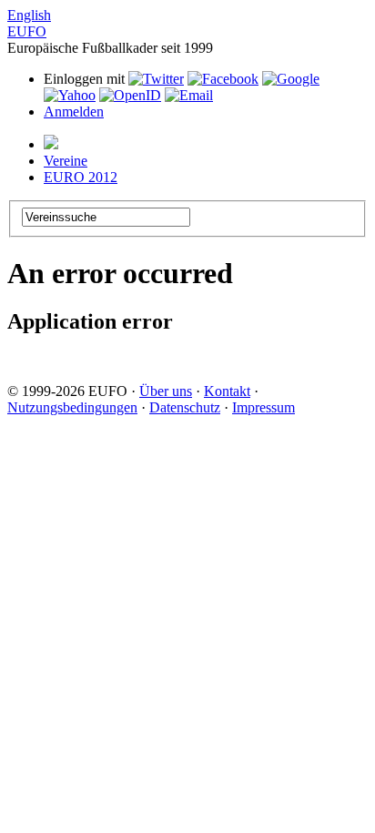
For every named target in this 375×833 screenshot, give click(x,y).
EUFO (26, 31)
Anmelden (74, 111)
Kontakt (227, 391)
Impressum (263, 407)
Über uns (165, 391)
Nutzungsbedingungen (72, 407)
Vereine (65, 160)
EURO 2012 (80, 177)
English (29, 15)
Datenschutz (184, 407)
